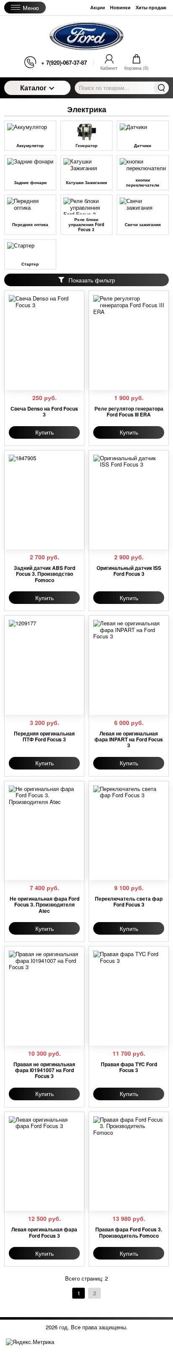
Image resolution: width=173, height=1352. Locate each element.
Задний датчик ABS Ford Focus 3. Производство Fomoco (44, 574)
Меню (31, 7)
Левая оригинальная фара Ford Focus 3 (44, 1232)
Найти (161, 88)
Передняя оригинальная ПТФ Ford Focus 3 (44, 736)
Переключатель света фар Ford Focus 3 (129, 902)
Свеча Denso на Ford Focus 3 (44, 412)
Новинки (120, 7)
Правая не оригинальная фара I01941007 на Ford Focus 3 (44, 1070)
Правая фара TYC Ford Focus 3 (129, 1067)
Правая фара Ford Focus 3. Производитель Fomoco (128, 1232)
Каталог (33, 87)
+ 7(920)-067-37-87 (64, 62)
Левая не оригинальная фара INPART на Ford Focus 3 (128, 739)
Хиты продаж (151, 7)
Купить (44, 432)
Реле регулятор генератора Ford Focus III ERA (128, 412)
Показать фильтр (91, 280)
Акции (97, 7)
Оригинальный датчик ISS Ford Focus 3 (129, 571)
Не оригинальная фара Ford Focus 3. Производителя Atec (44, 905)
